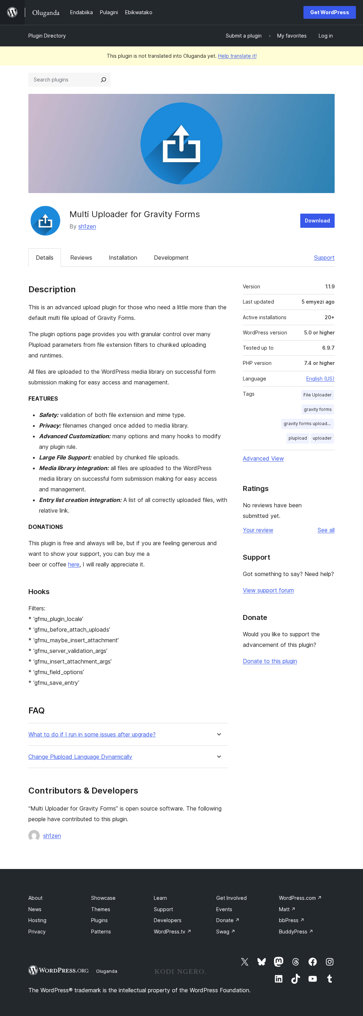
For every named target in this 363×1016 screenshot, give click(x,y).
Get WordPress (329, 12)
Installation (123, 257)
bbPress (292, 920)
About (35, 898)
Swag (225, 931)
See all (326, 530)
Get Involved (231, 898)
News (34, 909)
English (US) (320, 379)
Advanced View (263, 458)
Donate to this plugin (270, 661)
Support (324, 257)
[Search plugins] (103, 80)
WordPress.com (300, 898)
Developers (168, 920)
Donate (228, 920)
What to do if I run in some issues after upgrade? (92, 734)
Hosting (37, 920)
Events (224, 909)
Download (317, 221)
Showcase (103, 898)
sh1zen (87, 226)
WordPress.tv (172, 931)
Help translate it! (237, 56)
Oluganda (106, 971)
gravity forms (318, 409)
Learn (160, 898)
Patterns (101, 931)
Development (171, 257)
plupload (298, 438)
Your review (258, 530)
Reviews (81, 257)
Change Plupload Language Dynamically (80, 756)
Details (45, 257)
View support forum (268, 590)
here (73, 564)
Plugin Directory (47, 36)
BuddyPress (296, 931)
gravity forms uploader (308, 423)
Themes (100, 909)
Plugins (99, 920)
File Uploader (317, 394)
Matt (287, 909)
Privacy (37, 931)
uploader (322, 438)
